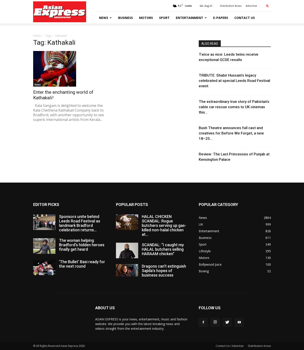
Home (37, 36)
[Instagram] (215, 322)
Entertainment (189, 18)
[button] (267, 5)
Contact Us (244, 18)
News (103, 18)
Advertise (251, 5)
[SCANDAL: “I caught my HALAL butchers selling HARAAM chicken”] (127, 250)
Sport (164, 18)
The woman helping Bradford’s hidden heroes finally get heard (81, 245)
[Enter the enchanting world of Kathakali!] (69, 69)
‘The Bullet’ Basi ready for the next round (82, 264)
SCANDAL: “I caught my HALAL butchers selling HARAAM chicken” (163, 249)
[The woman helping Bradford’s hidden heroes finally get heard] (44, 246)
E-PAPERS (220, 18)
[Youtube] (239, 322)
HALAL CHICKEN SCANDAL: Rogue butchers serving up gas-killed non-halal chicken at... (164, 225)
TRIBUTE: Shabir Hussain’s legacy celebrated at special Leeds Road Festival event (234, 80)
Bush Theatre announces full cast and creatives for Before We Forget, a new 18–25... (231, 133)
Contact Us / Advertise (230, 346)
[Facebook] (203, 322)
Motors (146, 18)
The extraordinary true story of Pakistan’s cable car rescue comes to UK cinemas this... (234, 106)
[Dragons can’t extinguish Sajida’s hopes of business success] (127, 270)
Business (125, 18)
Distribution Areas (230, 5)
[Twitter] (227, 322)
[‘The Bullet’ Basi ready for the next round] (44, 267)
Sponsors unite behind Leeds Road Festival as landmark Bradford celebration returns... (79, 223)
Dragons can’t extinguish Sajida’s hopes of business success (164, 270)
